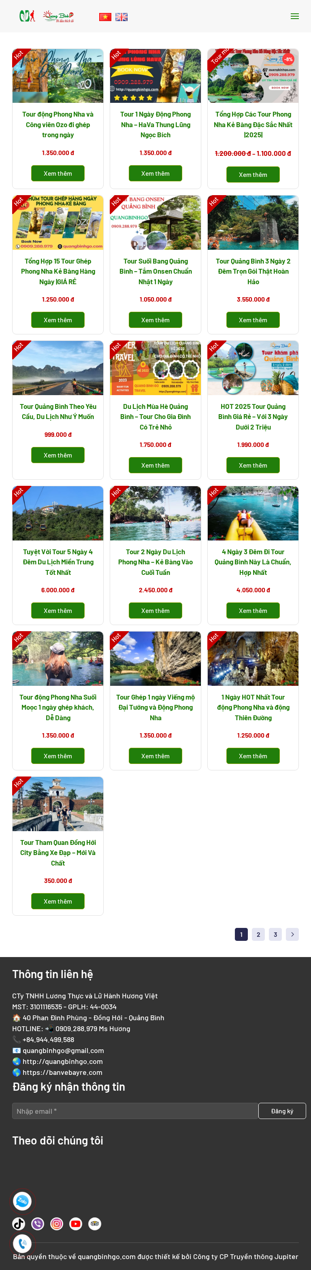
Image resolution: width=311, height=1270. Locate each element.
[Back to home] (46, 16)
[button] (295, 16)
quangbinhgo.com (107, 1256)
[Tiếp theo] (292, 934)
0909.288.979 (76, 1028)
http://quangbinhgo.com (63, 1061)
